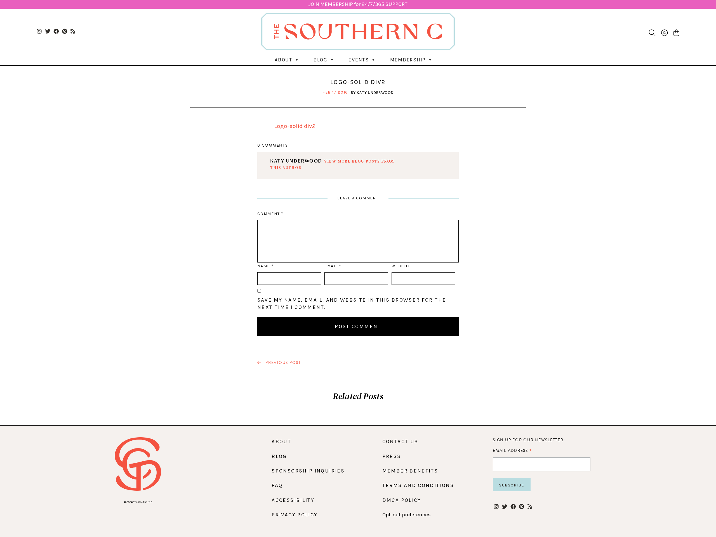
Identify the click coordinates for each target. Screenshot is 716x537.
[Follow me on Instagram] (39, 31)
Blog (321, 60)
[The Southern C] (357, 31)
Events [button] (358, 60)
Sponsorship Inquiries (308, 471)
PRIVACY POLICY (294, 515)
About (283, 60)
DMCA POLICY (401, 500)
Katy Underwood (375, 92)
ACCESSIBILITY (293, 500)
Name (265, 266)
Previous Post (282, 363)
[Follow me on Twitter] (47, 31)
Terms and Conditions (418, 485)
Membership (408, 60)
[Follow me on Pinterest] (64, 31)
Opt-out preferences (406, 515)
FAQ (277, 485)
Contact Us (400, 441)
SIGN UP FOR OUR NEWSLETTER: (529, 440)
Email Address (512, 450)
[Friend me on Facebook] (56, 31)
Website (401, 266)
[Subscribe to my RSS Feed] (72, 31)
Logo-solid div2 (294, 126)
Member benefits (410, 471)
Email (332, 266)
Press (391, 456)
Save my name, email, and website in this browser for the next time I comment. (351, 303)
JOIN (313, 4)
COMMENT (270, 213)
